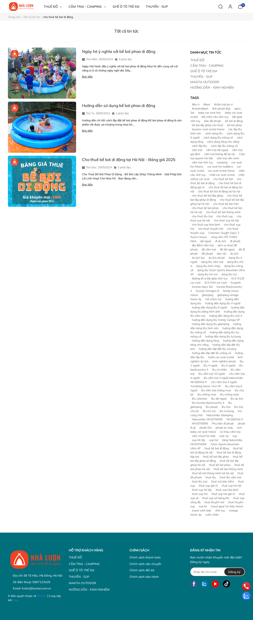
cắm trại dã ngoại (217, 150)
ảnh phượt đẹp (221, 108)
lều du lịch (236, 398)
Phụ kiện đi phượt (223, 423)
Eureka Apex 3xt (202, 286)
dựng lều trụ (229, 274)
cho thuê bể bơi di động (215, 181)
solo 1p (223, 436)
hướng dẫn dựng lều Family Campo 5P (216, 320)
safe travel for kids (203, 436)
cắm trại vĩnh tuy (202, 162)
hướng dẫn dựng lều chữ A (225, 315)
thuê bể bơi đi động (217, 448)
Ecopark (236, 282)
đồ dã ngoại (227, 249)
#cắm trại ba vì (223, 104)
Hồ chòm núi (213, 299)
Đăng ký (234, 572)
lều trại (226, 407)
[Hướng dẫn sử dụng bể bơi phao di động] (42, 127)
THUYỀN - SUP (201, 77)
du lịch (234, 253)
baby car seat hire (209, 112)
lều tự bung (227, 411)
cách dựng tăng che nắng (223, 141)
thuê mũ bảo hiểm (222, 481)
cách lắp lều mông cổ (224, 146)
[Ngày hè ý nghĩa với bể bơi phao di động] (42, 73)
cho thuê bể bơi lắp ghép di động (216, 197)
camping (222, 162)
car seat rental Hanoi (221, 170)
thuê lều (211, 477)
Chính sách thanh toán (145, 557)
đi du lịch (220, 241)
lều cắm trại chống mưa (216, 390)
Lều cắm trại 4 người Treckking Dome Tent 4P (213, 384)
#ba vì (195, 104)
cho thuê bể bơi (223, 179)
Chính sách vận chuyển (145, 564)
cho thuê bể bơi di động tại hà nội (219, 191)
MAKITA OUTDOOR (204, 82)
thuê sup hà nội (231, 485)
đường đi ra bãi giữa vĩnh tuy (210, 278)
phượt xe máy (224, 427)
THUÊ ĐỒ (197, 60)
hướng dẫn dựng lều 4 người (222, 303)
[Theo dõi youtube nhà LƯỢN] (215, 583)
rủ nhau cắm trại (230, 432)
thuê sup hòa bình (227, 490)
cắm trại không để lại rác (219, 154)
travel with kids (201, 510)
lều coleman (199, 398)
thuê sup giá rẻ (208, 485)
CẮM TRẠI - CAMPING (207, 65)
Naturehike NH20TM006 (207, 419)
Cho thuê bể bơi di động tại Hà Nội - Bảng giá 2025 (128, 159)
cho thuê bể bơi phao (205, 208)
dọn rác (221, 253)
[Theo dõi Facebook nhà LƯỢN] (194, 583)
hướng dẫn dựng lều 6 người (209, 307)
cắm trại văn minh (228, 158)
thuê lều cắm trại (230, 477)
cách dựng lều (214, 133)
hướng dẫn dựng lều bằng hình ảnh (217, 309)
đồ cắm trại (209, 249)
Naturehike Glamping (219, 415)
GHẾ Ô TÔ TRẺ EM (203, 71)
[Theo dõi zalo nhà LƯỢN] (204, 583)
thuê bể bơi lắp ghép (216, 456)
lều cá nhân (219, 369)
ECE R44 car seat (216, 282)
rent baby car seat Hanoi (216, 430)
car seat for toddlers (220, 166)
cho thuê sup (224, 216)
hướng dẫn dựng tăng (205, 340)
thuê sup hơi (200, 494)
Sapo (15, 600)
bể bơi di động (234, 121)
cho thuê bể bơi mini (226, 204)
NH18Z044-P (235, 419)
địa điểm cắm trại (203, 245)
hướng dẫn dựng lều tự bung (223, 336)
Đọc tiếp (87, 76)
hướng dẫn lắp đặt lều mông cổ (211, 353)
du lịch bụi (198, 257)
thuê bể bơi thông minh (228, 469)
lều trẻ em (209, 411)
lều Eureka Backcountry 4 (208, 403)
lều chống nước (229, 394)
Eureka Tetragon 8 (207, 291)
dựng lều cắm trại (212, 262)
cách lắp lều (199, 146)
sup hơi (213, 440)
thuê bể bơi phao (219, 465)
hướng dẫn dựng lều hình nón (215, 326)
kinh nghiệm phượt (224, 361)
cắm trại (197, 150)
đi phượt (235, 241)
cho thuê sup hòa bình (206, 224)
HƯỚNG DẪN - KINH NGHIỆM (212, 87)
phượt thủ (205, 427)
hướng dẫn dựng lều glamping (210, 324)
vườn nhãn (212, 514)
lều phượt (212, 407)
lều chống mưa (206, 394)
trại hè (203, 506)
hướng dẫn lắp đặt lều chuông (217, 349)
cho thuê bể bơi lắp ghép (207, 195)
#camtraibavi (200, 108)
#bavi (206, 104)
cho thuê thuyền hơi (210, 228)
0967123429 (41, 582)
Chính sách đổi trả (141, 570)
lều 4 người (210, 365)
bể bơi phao (234, 125)
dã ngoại (205, 241)
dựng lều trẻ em (208, 274)
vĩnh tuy (220, 510)
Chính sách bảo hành (144, 577)
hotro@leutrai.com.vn (36, 588)
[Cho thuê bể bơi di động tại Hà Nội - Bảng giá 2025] (42, 181)
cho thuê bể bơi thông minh (223, 212)
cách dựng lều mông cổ (218, 137)
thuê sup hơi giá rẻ (223, 494)
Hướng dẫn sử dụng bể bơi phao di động (118, 105)
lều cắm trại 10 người (211, 374)
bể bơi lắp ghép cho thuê (207, 125)
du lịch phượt (217, 257)
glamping (207, 295)
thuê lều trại (199, 481)
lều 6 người (228, 365)
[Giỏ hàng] (240, 6)
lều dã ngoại (219, 398)
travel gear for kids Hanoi (227, 506)
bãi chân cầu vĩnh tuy (215, 117)
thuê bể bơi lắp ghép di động (216, 459)
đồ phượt (207, 253)
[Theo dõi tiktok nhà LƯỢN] (226, 583)
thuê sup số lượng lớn (215, 498)
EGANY (41, 596)
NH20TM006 (200, 423)
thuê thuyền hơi (214, 502)
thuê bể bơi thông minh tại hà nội (213, 473)
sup (234, 436)
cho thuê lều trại (202, 216)
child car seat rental (222, 175)
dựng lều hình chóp (208, 266)
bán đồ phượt (212, 121)
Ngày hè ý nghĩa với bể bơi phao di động (118, 51)
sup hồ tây (198, 440)
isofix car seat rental (221, 357)
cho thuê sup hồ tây (226, 220)
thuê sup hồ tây (202, 490)
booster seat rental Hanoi (208, 129)
